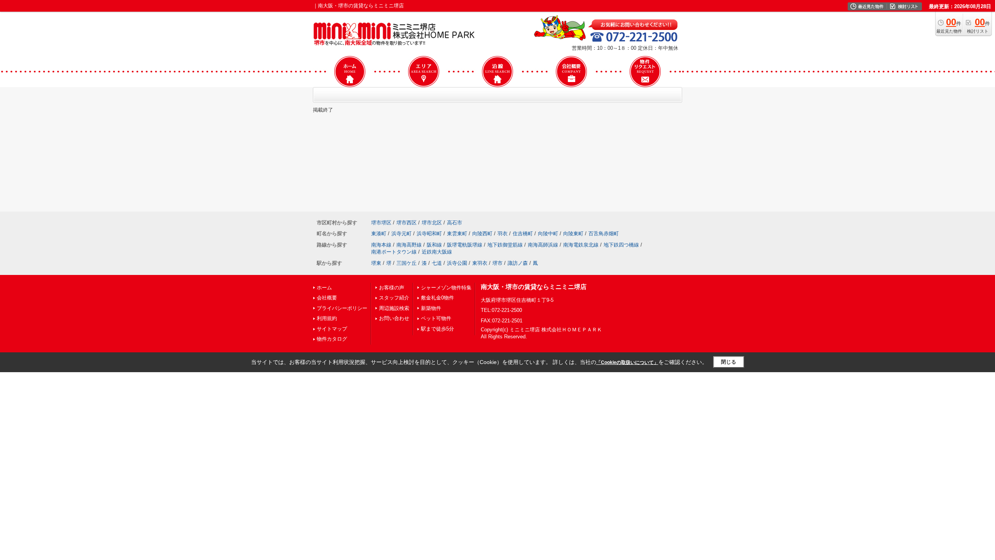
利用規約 (327, 318)
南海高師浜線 (543, 245)
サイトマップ (332, 329)
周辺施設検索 (394, 308)
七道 (437, 263)
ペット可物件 (436, 318)
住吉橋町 (523, 233)
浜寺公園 (457, 263)
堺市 (497, 263)
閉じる (728, 362)
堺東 (376, 263)
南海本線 (381, 245)
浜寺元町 (401, 233)
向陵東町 (573, 233)
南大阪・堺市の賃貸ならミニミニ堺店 (534, 287)
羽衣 (503, 233)
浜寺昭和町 (429, 233)
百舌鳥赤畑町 (603, 233)
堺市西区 (406, 223)
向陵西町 (482, 233)
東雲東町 (457, 233)
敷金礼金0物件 (437, 298)
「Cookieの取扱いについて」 (627, 362)
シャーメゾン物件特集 (446, 287)
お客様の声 (391, 287)
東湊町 (378, 233)
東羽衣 (479, 263)
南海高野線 (409, 245)
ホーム (324, 287)
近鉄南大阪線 (437, 252)
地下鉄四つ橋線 (621, 245)
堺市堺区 (381, 223)
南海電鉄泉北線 (581, 245)
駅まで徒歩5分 (437, 329)
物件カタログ (332, 339)
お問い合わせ (394, 318)
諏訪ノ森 (518, 263)
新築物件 (431, 308)
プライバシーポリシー (342, 308)
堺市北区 (432, 223)
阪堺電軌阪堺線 (464, 245)
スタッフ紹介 (394, 298)
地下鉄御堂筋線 (505, 245)
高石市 (454, 223)
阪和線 (434, 245)
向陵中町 (548, 233)
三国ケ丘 (406, 263)
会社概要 (327, 298)
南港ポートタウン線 (394, 252)
